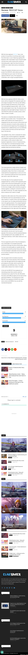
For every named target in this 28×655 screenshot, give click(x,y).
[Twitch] (9, 588)
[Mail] (7, 588)
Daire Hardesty (6, 12)
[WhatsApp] (12, 349)
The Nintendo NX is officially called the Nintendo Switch (20, 358)
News (4, 450)
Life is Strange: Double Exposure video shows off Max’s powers (13, 493)
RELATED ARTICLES (6, 364)
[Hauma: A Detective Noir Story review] (4, 369)
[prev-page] (2, 387)
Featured (10, 457)
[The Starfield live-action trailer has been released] (5, 613)
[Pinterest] (9, 349)
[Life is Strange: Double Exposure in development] (4, 468)
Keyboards (7, 7)
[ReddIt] (15, 349)
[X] (5, 349)
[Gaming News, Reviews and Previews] (14, 2)
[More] (16, 15)
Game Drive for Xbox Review (7, 357)
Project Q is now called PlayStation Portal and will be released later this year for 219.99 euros (18, 604)
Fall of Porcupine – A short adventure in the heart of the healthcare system (16, 382)
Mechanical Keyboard (10, 341)
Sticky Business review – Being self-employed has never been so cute (17, 375)
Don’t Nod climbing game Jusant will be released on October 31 (13, 525)
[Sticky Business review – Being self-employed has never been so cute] (4, 375)
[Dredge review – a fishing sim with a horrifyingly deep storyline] (4, 555)
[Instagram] (5, 588)
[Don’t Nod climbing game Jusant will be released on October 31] (14, 521)
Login (25, 396)
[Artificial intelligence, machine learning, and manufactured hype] (4, 456)
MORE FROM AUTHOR (17, 364)
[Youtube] (14, 588)
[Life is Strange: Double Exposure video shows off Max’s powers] (14, 445)
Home (2, 5)
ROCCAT (15, 54)
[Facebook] (2, 349)
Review (11, 7)
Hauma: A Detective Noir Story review (16, 460)
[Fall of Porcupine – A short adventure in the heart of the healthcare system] (4, 382)
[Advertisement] (14, 43)
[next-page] (4, 387)
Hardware (7, 5)
